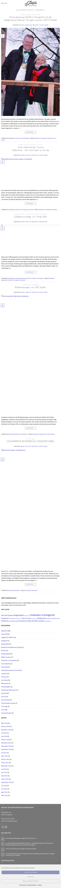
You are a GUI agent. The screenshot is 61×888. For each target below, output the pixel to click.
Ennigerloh (50, 138)
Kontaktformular (12, 821)
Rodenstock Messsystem (8, 690)
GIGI (46, 434)
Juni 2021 (4, 789)
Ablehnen (30, 876)
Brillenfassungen (27, 615)
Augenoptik (28, 214)
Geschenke (18, 618)
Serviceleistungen (13, 621)
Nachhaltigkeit (34, 618)
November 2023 (6, 746)
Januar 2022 (5, 779)
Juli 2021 (4, 785)
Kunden (3, 140)
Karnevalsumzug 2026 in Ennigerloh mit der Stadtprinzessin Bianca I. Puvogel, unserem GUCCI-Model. (30, 854)
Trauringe (46, 621)
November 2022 (6, 766)
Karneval (28, 14)
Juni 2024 (4, 736)
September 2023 (6, 749)
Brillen (33, 214)
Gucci (54, 138)
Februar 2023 (5, 759)
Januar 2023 (5, 762)
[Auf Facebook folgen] (2, 827)
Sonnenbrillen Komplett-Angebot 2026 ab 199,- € (21, 838)
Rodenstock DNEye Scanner (53, 618)
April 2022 (4, 776)
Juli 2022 (4, 769)
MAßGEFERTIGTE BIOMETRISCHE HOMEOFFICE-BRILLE (30, 441)
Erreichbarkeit (12, 618)
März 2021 (4, 795)
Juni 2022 (4, 772)
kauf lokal (39, 144)
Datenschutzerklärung (32, 885)
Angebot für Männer (7, 637)
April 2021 (4, 792)
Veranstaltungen (35, 14)
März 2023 (4, 756)
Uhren (50, 621)
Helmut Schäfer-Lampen (41, 25)
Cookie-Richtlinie (22, 885)
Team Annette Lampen (36, 621)
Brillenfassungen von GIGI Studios (30, 287)
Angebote (11, 615)
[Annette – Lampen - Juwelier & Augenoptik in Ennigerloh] (30, 3)
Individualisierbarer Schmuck (10, 670)
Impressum (39, 885)
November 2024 (6, 730)
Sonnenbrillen (35, 284)
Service (3, 696)
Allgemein (23, 14)
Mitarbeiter (4, 683)
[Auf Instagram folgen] (6, 827)
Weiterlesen (30, 132)
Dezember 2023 (6, 743)
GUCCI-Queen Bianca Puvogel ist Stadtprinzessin (21, 849)
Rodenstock (34, 590)
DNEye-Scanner (6, 657)
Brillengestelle (5, 654)
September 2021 (6, 782)
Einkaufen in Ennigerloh (41, 138)
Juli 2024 (4, 733)
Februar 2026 (5, 726)
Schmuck (4, 621)
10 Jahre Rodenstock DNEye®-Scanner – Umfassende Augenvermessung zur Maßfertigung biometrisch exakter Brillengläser (29, 844)
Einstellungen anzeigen (30, 881)
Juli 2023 (4, 753)
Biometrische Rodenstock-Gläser (11, 647)
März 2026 (4, 723)
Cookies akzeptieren (30, 872)
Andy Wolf (22, 214)
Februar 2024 (5, 739)
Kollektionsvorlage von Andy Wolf (30, 216)
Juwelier (4, 673)
